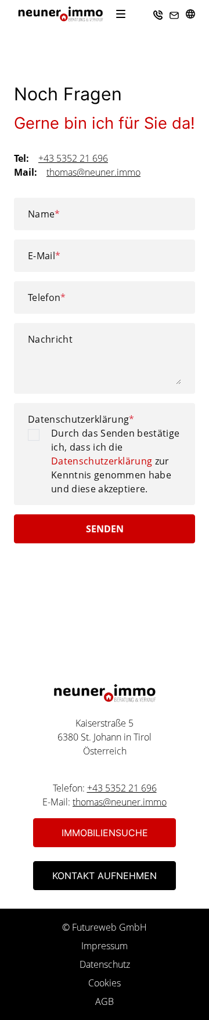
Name (44, 214)
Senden (105, 528)
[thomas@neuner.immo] (174, 14)
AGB (104, 1001)
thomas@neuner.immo (93, 172)
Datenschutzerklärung (81, 419)
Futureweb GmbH (109, 927)
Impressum (104, 945)
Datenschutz (105, 964)
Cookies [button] (104, 983)
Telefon (47, 297)
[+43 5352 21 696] (158, 14)
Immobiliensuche (105, 832)
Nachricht (50, 339)
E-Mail (44, 255)
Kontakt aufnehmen (104, 875)
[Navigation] (120, 14)
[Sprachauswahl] (190, 14)
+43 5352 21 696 (73, 158)
